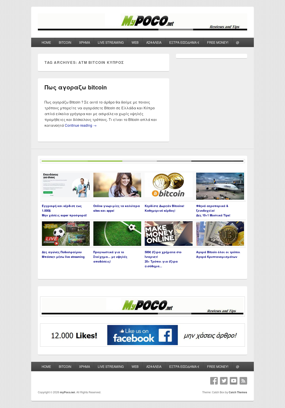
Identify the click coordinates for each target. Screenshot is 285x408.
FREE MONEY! (217, 42)
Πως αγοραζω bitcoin (76, 87)
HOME (46, 42)
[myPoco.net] (142, 29)
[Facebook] (214, 381)
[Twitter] (224, 381)
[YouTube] (233, 381)
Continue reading (81, 125)
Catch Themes (238, 392)
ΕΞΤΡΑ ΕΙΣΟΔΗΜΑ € (184, 42)
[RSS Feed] (243, 381)
